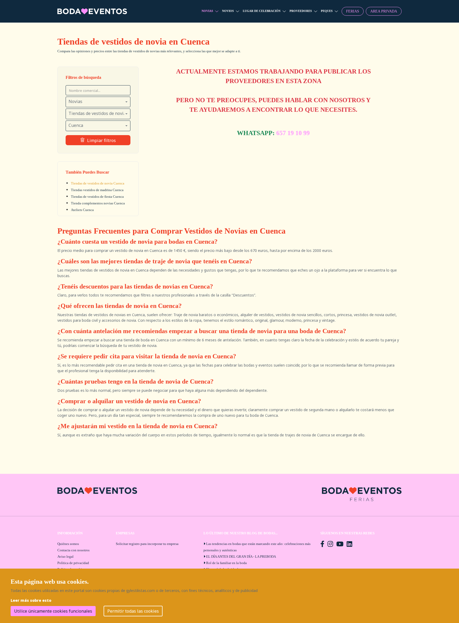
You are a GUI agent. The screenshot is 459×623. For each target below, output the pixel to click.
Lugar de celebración (261, 10)
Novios (228, 10)
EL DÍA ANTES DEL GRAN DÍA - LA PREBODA (241, 556)
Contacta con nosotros (73, 550)
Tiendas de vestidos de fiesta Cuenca (97, 197)
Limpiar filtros (101, 140)
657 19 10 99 (293, 133)
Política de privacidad (73, 563)
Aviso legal (65, 556)
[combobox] (98, 102)
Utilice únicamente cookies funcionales (53, 611)
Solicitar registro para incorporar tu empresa (147, 544)
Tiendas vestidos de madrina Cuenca (97, 190)
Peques (327, 10)
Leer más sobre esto (31, 600)
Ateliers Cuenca (82, 210)
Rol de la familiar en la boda (226, 563)
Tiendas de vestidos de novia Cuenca (97, 183)
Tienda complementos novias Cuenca (98, 203)
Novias (207, 10)
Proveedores (301, 10)
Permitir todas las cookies (133, 611)
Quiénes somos (68, 544)
